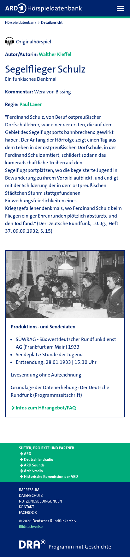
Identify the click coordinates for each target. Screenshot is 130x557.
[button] (122, 8)
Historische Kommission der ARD (51, 476)
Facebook (28, 512)
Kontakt (26, 507)
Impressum (29, 489)
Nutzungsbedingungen (40, 501)
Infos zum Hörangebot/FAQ (46, 407)
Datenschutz (31, 495)
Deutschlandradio (38, 459)
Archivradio (33, 470)
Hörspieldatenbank (20, 22)
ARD (27, 453)
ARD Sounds (34, 465)
